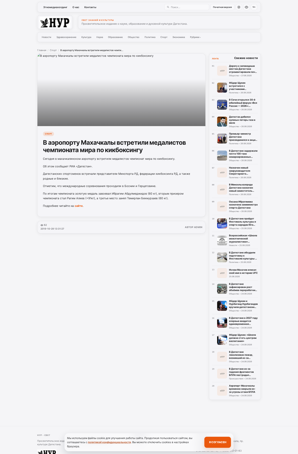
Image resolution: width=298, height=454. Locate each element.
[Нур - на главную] (55, 22)
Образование (115, 37)
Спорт (163, 37)
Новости (46, 37)
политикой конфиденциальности (109, 442)
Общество (133, 37)
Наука (99, 37)
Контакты (90, 7)
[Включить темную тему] (239, 7)
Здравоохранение (66, 37)
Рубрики (195, 37)
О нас (75, 7)
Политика (150, 37)
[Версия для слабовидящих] (246, 7)
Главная (41, 50)
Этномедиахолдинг (55, 7)
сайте (79, 206)
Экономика (178, 37)
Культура (86, 37)
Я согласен (217, 442)
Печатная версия (222, 7)
